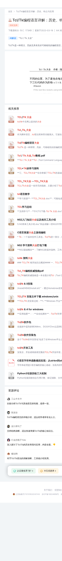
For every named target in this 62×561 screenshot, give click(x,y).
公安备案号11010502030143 (27, 494)
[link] (10, 11)
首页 (10, 11)
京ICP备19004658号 (50, 494)
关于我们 (48, 490)
